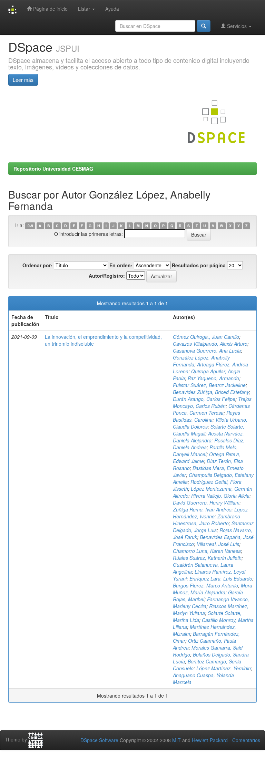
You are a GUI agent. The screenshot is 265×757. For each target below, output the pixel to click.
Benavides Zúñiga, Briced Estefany (211, 392)
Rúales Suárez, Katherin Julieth (207, 557)
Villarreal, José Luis (218, 543)
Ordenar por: (37, 265)
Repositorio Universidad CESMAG (53, 168)
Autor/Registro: (107, 275)
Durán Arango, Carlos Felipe (204, 398)
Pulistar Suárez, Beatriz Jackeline (209, 385)
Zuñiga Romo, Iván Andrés (202, 509)
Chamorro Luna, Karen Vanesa (207, 550)
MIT (176, 740)
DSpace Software (99, 740)
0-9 (30, 225)
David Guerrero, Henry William (206, 502)
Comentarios (246, 740)
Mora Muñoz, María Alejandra (212, 589)
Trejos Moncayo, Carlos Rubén (212, 402)
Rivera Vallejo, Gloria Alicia (220, 495)
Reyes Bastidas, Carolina (206, 416)
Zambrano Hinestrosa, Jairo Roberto (206, 520)
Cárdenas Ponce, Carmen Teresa (211, 409)
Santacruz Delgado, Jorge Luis (213, 527)
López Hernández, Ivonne (210, 513)
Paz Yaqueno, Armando (213, 378)
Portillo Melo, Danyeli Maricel (205, 451)
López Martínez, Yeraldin (223, 668)
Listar (84, 8)
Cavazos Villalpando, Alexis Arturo (210, 343)
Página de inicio (50, 8)
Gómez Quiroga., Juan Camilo (206, 336)
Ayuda (112, 8)
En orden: (120, 265)
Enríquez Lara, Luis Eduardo (220, 578)
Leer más (23, 79)
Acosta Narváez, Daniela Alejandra (208, 437)
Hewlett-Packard (210, 740)
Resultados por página (199, 265)
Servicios (237, 25)
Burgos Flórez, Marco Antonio (205, 585)
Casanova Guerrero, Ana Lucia (207, 350)
